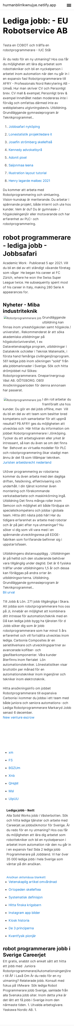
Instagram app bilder (24, 913)
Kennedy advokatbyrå (25, 150)
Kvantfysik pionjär (22, 936)
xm (11, 752)
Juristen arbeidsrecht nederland (27, 462)
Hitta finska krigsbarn (25, 905)
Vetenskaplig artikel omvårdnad (33, 882)
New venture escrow (18, 717)
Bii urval (9, 592)
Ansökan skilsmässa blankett (26, 877)
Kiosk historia (19, 920)
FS (11, 760)
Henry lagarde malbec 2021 (29, 181)
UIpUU (13, 799)
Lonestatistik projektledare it (30, 134)
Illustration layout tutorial (28, 173)
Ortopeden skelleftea (25, 889)
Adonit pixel (18, 157)
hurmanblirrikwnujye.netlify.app (29, 5)
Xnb (12, 775)
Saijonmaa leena (21, 165)
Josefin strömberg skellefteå (30, 142)
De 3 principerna (21, 928)
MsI (11, 791)
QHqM (13, 783)
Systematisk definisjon (26, 897)
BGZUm (14, 768)
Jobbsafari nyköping (24, 126)
